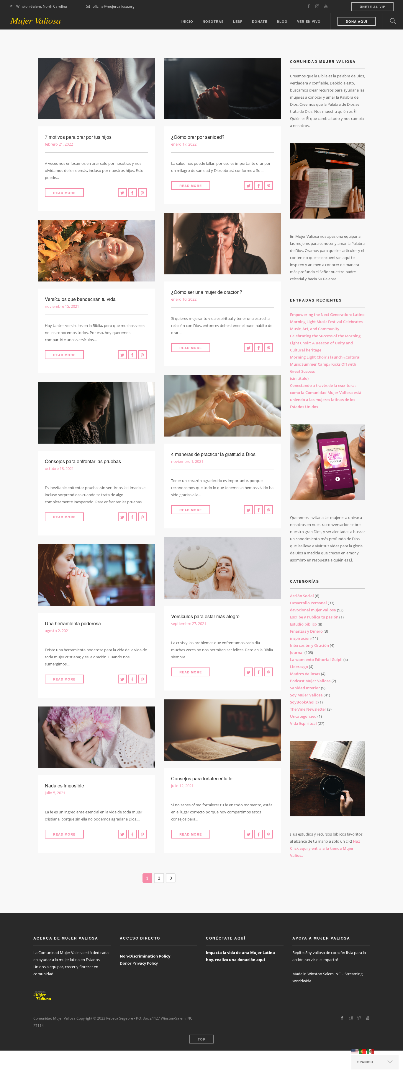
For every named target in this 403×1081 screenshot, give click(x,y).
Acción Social (302, 595)
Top (201, 1039)
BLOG (282, 21)
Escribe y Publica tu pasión (314, 617)
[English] (355, 1051)
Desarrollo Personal (308, 602)
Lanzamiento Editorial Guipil (316, 659)
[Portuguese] (363, 1051)
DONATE (259, 21)
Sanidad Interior (305, 688)
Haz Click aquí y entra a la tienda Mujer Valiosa (325, 848)
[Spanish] (370, 1051)
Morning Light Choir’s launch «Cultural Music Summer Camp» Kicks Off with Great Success (325, 364)
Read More (64, 193)
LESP (238, 21)
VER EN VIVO (309, 21)
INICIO (187, 21)
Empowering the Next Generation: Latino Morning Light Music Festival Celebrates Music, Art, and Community (327, 321)
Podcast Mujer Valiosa (310, 680)
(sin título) (299, 378)
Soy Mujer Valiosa (306, 695)
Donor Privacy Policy (139, 963)
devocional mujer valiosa (313, 610)
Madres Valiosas (305, 673)
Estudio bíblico (303, 624)
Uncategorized (303, 716)
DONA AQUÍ (356, 21)
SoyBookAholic (303, 702)
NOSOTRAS (213, 21)
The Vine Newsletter (308, 709)
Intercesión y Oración (309, 645)
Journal (297, 652)
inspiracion (300, 638)
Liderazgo (299, 666)
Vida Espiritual (303, 723)
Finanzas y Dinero (306, 631)
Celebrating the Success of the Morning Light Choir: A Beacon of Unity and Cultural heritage (325, 343)
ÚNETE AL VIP (372, 6)
